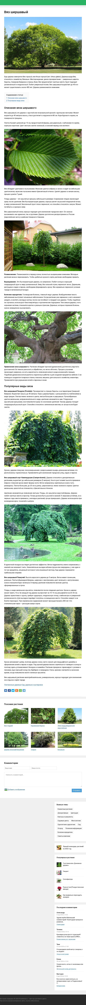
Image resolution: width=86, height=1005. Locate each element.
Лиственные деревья (12, 685)
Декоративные (63, 813)
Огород (60, 828)
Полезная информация (74, 828)
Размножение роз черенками (66, 939)
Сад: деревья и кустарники (32, 685)
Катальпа (61, 750)
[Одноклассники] (16, 690)
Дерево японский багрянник (14, 750)
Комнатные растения (65, 809)
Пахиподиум (60, 924)
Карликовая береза (38, 726)
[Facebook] (9, 690)
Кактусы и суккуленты (65, 817)
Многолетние (76, 820)
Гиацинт (66, 871)
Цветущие (74, 813)
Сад (79, 824)
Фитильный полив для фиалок (66, 969)
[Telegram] (24, 690)
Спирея (33, 750)
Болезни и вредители (65, 832)
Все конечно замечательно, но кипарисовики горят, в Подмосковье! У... (69, 981)
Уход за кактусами (63, 954)
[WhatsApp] (20, 690)
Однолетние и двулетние (66, 824)
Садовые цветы (63, 820)
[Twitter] (13, 690)
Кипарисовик (61, 986)
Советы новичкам (64, 836)
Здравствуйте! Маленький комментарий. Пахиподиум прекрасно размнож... (70, 920)
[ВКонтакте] (5, 690)
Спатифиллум (68, 879)
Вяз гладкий (8, 726)
